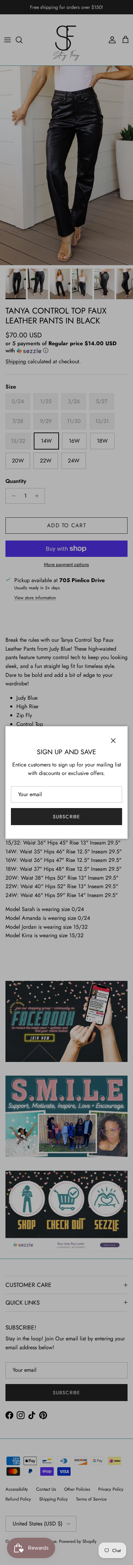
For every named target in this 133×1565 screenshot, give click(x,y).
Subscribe (66, 816)
